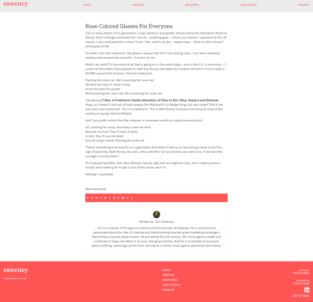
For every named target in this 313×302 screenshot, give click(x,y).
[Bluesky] (96, 197)
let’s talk (301, 296)
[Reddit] (101, 197)
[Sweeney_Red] (16, 270)
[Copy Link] (132, 197)
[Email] (127, 197)
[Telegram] (114, 197)
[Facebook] (87, 197)
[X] (92, 197)
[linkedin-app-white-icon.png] (306, 289)
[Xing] (123, 197)
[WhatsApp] (110, 197)
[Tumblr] (118, 197)
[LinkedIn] (105, 197)
